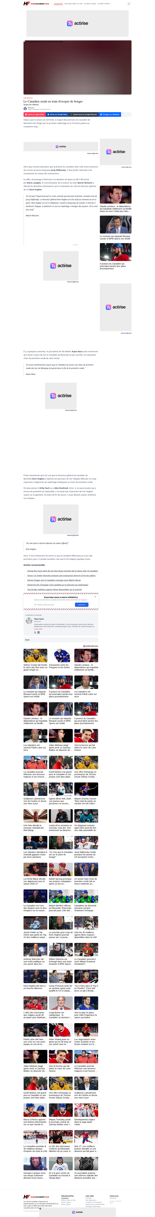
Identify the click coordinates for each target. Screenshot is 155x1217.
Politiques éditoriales (93, 1206)
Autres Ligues (66, 1202)
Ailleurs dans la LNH (68, 1200)
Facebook (113, 1198)
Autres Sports (66, 1204)
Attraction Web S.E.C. (34, 1211)
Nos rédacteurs (91, 1200)
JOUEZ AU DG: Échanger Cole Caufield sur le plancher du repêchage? (57, 585)
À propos (89, 1198)
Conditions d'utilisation (94, 1202)
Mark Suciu (31, 108)
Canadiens (65, 1198)
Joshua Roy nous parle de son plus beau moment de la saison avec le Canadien (62, 571)
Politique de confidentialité (95, 1204)
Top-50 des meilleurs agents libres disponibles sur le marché (54, 589)
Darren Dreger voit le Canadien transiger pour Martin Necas (54, 580)
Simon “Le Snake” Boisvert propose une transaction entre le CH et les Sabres (61, 575)
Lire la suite (38, 629)
